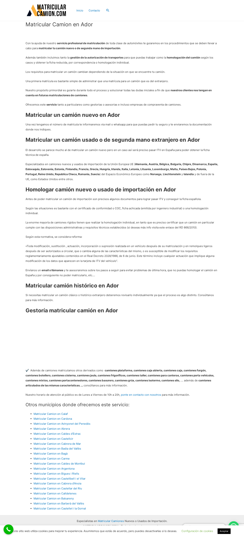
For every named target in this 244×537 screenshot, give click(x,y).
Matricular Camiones (111, 521)
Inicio (79, 10)
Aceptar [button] (224, 531)
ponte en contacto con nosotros (141, 394)
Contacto (94, 10)
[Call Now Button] (8, 529)
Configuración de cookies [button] (197, 531)
